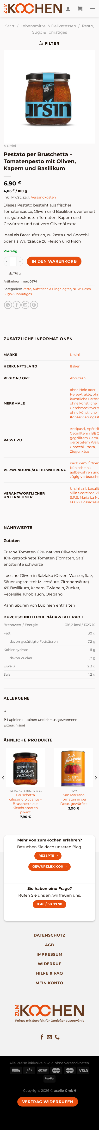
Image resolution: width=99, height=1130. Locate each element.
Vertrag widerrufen (47, 1101)
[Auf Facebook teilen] (17, 305)
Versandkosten (43, 197)
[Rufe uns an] (57, 1037)
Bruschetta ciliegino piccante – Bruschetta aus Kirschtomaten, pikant (25, 803)
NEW (77, 289)
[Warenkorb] (80, 8)
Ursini (75, 354)
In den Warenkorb (54, 261)
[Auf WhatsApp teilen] (8, 305)
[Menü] (92, 8)
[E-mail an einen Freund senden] (25, 305)
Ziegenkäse (79, 451)
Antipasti (77, 429)
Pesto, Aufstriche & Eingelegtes (47, 289)
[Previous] (3, 788)
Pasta (90, 447)
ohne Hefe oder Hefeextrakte (83, 392)
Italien (75, 366)
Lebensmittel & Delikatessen (48, 26)
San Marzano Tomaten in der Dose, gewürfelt (73, 799)
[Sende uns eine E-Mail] (49, 1037)
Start (10, 26)
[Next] (95, 788)
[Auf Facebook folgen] (41, 1037)
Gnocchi (77, 447)
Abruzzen (78, 378)
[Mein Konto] (68, 8)
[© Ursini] (49, 96)
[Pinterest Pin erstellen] (34, 305)
